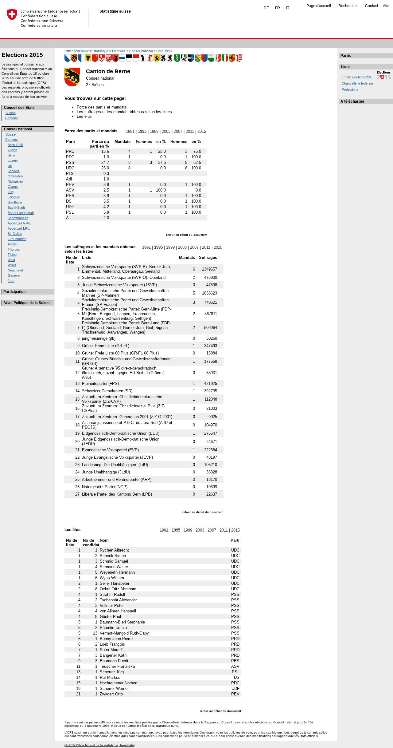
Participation (14, 292)
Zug (11, 192)
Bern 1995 (15, 145)
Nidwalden (15, 181)
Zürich (12, 150)
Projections (350, 89)
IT (287, 8)
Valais (12, 265)
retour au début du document (186, 234)
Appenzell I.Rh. (19, 228)
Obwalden (15, 176)
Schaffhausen (18, 218)
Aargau (13, 244)
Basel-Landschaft (21, 213)
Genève (14, 275)
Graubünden (17, 239)
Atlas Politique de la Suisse (27, 303)
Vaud (11, 260)
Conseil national (18, 129)
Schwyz (14, 171)
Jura (11, 281)
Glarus (13, 186)
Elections (119, 51)
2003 (166, 131)
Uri (10, 166)
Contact (371, 6)
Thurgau (14, 249)
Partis (345, 55)
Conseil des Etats (19, 107)
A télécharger (352, 101)
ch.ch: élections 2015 (357, 77)
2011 (190, 131)
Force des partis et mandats (102, 107)
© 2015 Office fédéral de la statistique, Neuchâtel (99, 745)
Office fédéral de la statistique (86, 51)
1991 (130, 131)
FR (277, 8)
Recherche (347, 6)
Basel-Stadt (16, 207)
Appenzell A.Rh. (19, 223)
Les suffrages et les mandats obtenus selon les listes (124, 111)
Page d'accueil (318, 6)
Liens (346, 67)
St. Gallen (15, 233)
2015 (201, 131)
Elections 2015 (22, 55)
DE (266, 8)
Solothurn (15, 202)
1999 (154, 131)
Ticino (12, 254)
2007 (178, 131)
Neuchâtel (15, 270)
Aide (387, 6)
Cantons (11, 118)
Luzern (13, 160)
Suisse (11, 113)
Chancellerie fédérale (357, 83)
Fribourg (14, 197)
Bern (11, 155)
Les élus (84, 116)
